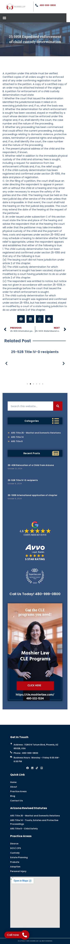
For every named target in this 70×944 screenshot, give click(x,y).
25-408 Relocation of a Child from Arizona (31, 465)
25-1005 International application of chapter (32, 495)
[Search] (57, 406)
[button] (4, 18)
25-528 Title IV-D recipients (23, 480)
